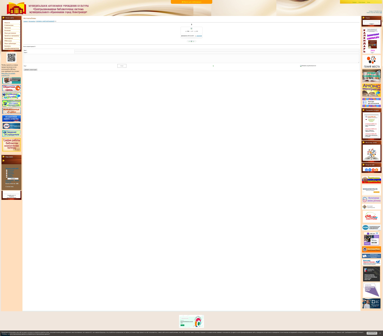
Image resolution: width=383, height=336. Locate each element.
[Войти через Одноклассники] (376, 169)
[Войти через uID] (366, 169)
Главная (354, 2)
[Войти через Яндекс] (373, 169)
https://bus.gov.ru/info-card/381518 (8, 74)
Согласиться (372, 333)
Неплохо (11, 173)
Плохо (10, 175)
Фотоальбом (32, 21)
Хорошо (10, 172)
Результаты (9, 180)
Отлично (11, 170)
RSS (381, 12)
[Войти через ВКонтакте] (369, 169)
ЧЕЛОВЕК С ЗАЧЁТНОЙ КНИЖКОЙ (45, 21)
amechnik (199, 36)
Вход (368, 2)
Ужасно (10, 177)
